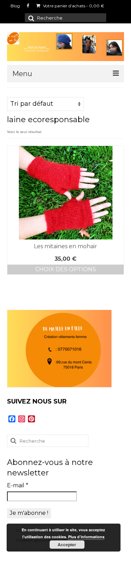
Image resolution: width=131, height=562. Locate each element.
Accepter (67, 544)
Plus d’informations (86, 536)
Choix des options (65, 269)
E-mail (17, 485)
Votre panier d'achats (73, 5)
